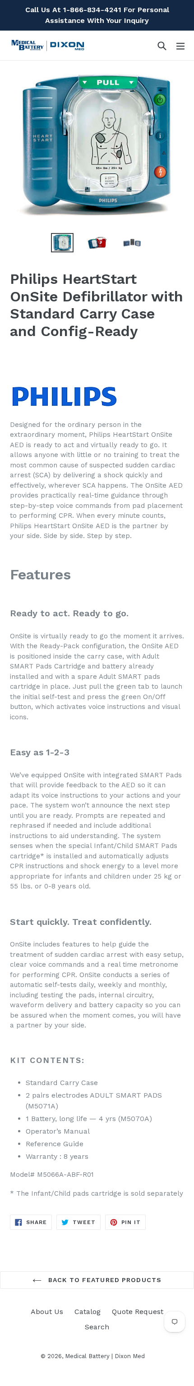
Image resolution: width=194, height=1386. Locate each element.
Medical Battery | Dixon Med (105, 1356)
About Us (47, 1311)
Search (97, 1327)
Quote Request (137, 1311)
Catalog (87, 1311)
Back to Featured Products (104, 1279)
